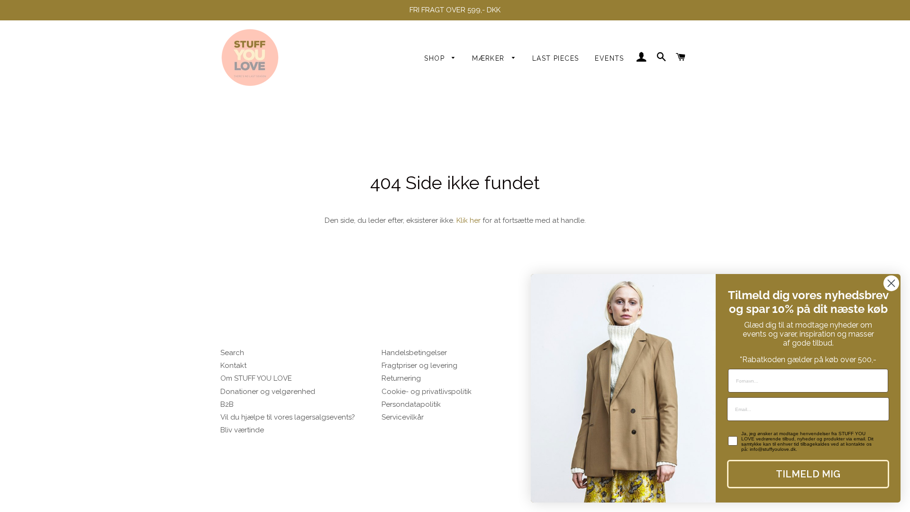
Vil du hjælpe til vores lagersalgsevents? (287, 417)
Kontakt (233, 365)
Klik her (468, 220)
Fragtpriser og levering (419, 365)
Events (609, 58)
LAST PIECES (555, 58)
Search (232, 352)
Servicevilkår (403, 417)
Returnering (401, 378)
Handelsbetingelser (414, 352)
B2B (227, 404)
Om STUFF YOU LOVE (256, 378)
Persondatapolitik (411, 404)
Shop (435, 58)
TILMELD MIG (808, 474)
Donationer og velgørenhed (267, 391)
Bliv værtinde (242, 430)
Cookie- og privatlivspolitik (427, 391)
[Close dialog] (891, 283)
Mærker (489, 58)
